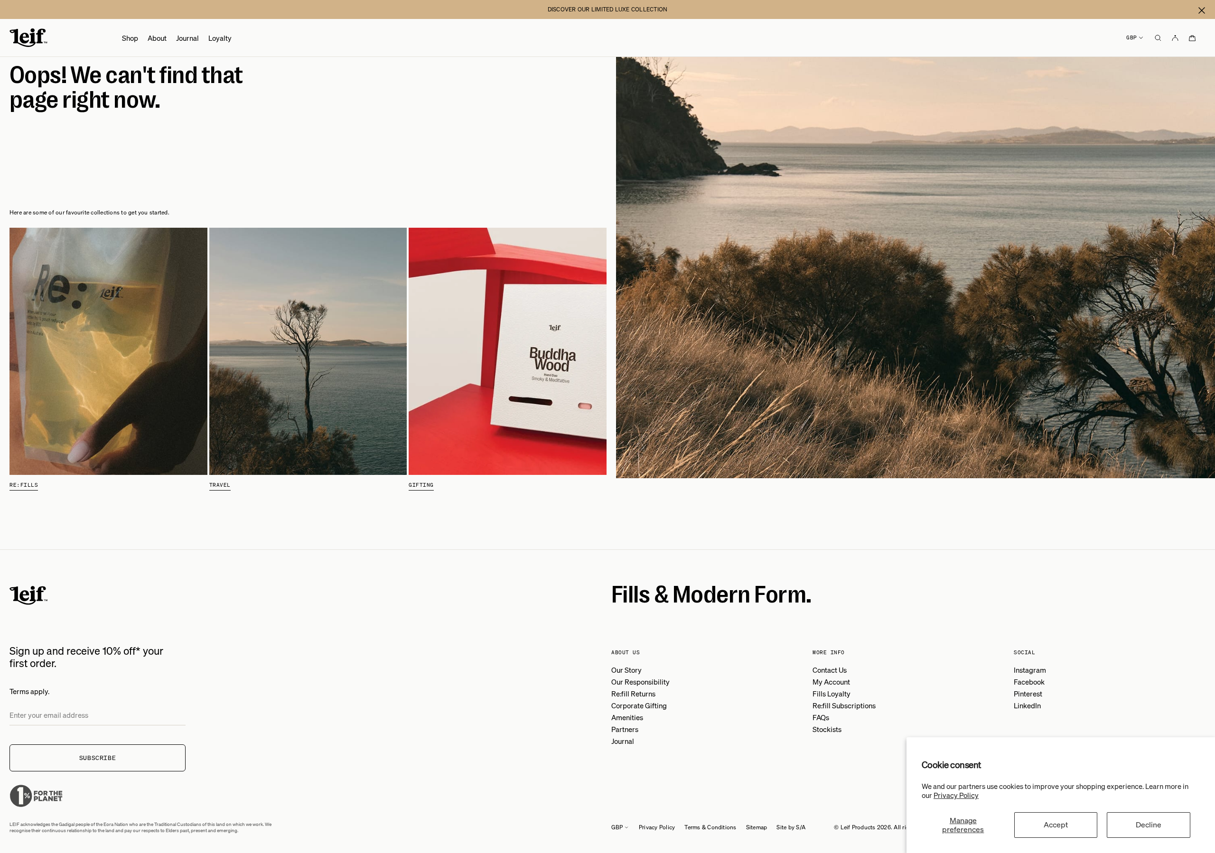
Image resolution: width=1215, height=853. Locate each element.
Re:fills (23, 485)
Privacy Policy (956, 795)
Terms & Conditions (710, 827)
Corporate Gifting (639, 705)
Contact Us (830, 670)
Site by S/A (790, 827)
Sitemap (756, 827)
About (157, 38)
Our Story (626, 670)
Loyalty (220, 38)
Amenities (627, 717)
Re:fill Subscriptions (844, 705)
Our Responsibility (640, 681)
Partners (624, 729)
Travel (220, 485)
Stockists (827, 729)
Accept (1056, 824)
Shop (130, 38)
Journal (187, 38)
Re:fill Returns (633, 693)
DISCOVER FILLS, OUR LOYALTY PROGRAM (607, 9)
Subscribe (97, 758)
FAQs (821, 717)
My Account (831, 681)
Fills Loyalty (831, 693)
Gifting (421, 485)
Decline (1148, 824)
